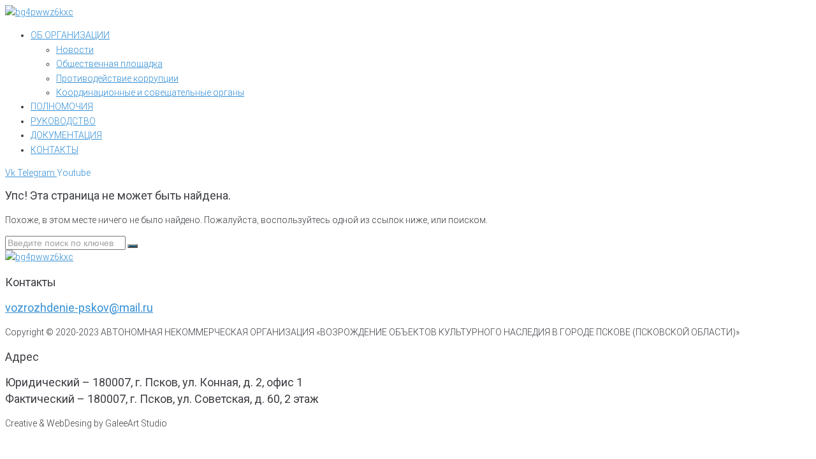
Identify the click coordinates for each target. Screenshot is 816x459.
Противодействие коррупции (117, 78)
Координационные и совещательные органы (150, 92)
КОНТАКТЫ (54, 150)
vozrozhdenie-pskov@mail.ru (79, 307)
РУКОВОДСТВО (63, 121)
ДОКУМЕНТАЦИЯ (66, 135)
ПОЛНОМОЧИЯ (62, 106)
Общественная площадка (109, 64)
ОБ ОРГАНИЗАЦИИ (70, 35)
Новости (75, 50)
